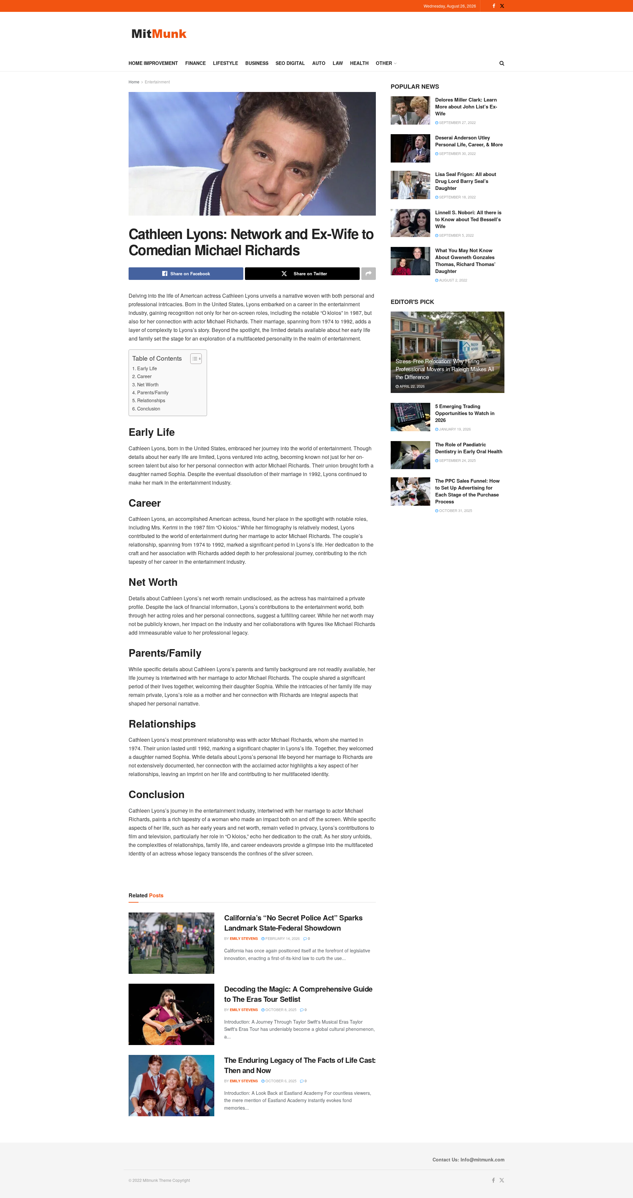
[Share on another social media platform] (368, 273)
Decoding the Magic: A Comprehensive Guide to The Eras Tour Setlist (298, 993)
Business (256, 63)
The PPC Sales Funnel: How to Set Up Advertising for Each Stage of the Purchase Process (467, 491)
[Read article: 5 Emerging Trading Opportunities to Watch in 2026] (410, 417)
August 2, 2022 (452, 280)
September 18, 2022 (457, 196)
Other (384, 63)
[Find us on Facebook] (494, 6)
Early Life (148, 368)
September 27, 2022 (457, 122)
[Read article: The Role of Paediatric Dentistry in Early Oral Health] (410, 455)
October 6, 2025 (280, 1080)
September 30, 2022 (457, 153)
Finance (195, 63)
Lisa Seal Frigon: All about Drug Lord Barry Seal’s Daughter (465, 181)
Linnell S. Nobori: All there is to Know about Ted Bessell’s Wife (468, 219)
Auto (318, 63)
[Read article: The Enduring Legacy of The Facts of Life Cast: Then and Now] (171, 1085)
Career (145, 376)
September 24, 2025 (457, 460)
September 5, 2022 (456, 235)
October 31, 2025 (455, 510)
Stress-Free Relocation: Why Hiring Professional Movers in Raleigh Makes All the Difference (445, 369)
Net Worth (149, 384)
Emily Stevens (244, 938)
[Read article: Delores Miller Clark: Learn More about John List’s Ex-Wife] (410, 110)
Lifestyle (225, 63)
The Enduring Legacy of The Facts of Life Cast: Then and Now (300, 1065)
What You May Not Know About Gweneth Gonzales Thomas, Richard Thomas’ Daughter (465, 261)
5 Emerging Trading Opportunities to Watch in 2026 (465, 413)
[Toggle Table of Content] (192, 358)
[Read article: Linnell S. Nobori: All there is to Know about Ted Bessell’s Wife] (410, 223)
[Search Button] (501, 63)
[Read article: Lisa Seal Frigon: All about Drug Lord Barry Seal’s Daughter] (410, 185)
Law (338, 63)
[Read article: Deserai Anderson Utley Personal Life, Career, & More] (410, 148)
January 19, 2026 (454, 429)
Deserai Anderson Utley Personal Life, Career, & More (469, 141)
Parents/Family (154, 392)
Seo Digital (290, 63)
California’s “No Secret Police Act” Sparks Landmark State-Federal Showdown (293, 922)
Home (134, 81)
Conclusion (150, 408)
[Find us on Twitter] (502, 6)
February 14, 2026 (282, 938)
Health (359, 63)
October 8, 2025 (280, 1009)
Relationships (152, 400)
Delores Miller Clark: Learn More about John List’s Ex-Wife (466, 106)
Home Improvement (153, 63)
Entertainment (157, 81)
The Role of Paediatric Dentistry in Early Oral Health (468, 448)
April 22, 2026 (412, 386)
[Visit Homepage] (159, 33)
